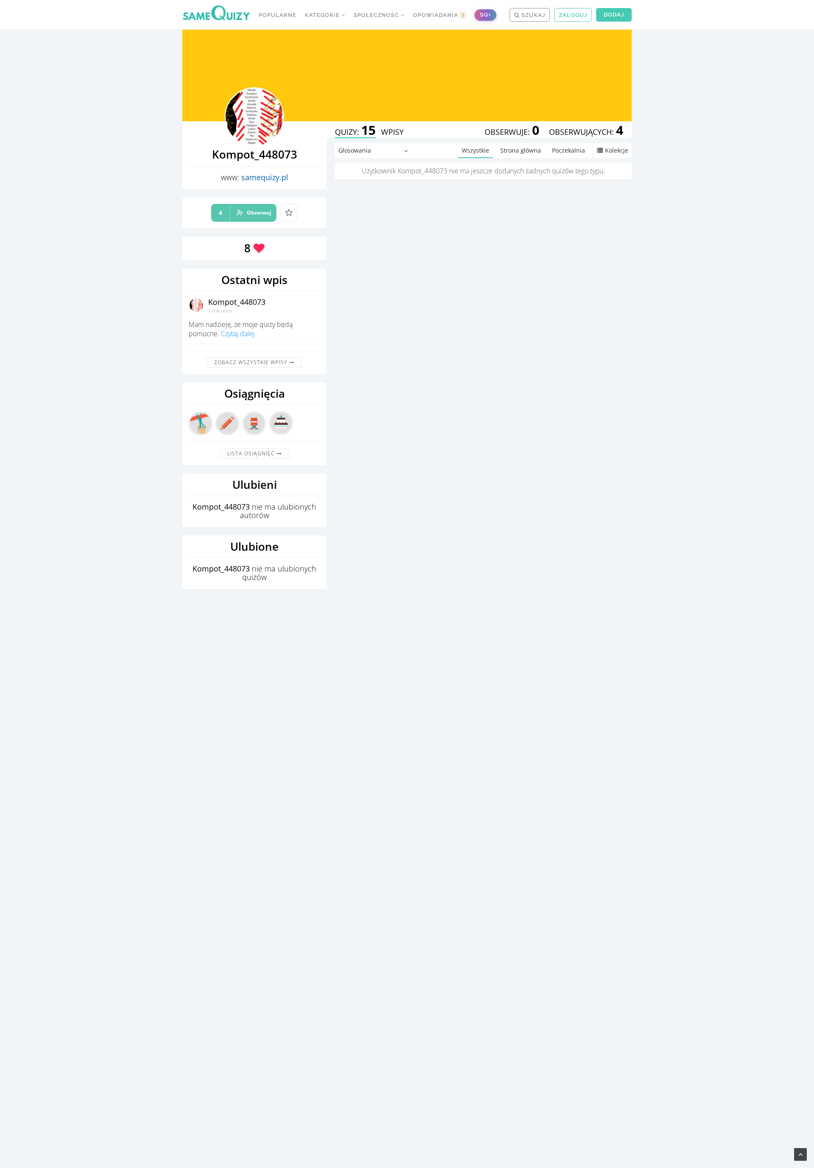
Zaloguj (573, 15)
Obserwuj (245, 213)
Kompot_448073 (236, 302)
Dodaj (614, 14)
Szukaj (532, 15)
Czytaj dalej (238, 333)
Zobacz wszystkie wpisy (251, 362)
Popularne (277, 15)
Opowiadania (439, 15)
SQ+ (485, 14)
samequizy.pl (264, 177)
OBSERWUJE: (512, 132)
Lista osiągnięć (251, 453)
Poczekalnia (568, 150)
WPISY (392, 132)
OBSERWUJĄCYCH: (586, 132)
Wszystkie (475, 150)
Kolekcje (616, 150)
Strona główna (520, 150)
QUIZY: (355, 132)
